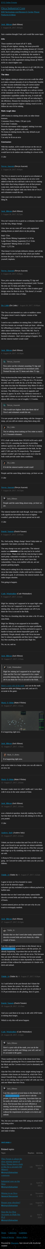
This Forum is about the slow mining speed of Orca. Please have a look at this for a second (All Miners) (12, 1164)
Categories (12, 1233)
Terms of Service (7, 1237)
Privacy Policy (22, 1237)
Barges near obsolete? (10, 1202)
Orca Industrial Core (13, 8)
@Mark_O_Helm (8, 949)
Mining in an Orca (9, 1193)
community (5, 1175)
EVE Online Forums (9, 2)
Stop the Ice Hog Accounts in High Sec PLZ (10, 1214)
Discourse (14, 1243)
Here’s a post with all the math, (13, 686)
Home (3, 1233)
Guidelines (23, 1233)
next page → (6, 1142)
